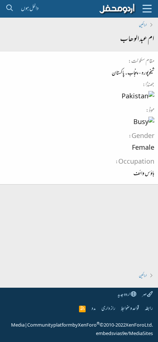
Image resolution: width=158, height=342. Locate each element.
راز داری (108, 309)
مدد (93, 309)
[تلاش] (9, 9)
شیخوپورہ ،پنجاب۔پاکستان (133, 73)
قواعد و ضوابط (130, 309)
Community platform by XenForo (90, 325)
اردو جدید (124, 295)
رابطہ (149, 309)
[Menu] (147, 9)
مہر (144, 295)
